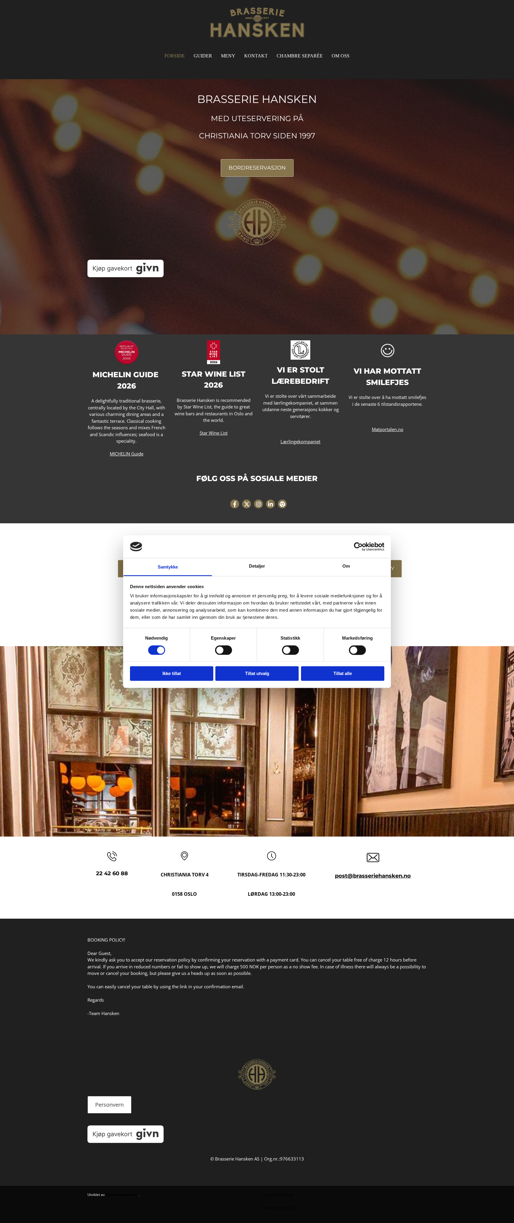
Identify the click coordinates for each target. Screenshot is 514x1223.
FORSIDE (174, 55)
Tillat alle (342, 673)
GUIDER (203, 55)
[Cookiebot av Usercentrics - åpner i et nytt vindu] (358, 546)
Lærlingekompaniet (300, 441)
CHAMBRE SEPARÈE (300, 55)
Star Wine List (214, 433)
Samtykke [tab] (168, 567)
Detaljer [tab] (257, 566)
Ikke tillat (171, 673)
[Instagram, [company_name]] (258, 503)
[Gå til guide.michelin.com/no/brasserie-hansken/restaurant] (126, 352)
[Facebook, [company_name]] (234, 503)
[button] (257, 168)
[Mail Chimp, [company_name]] (282, 503)
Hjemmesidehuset (122, 1194)
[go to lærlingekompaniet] (300, 350)
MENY (228, 55)
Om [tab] (346, 566)
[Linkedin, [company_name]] (270, 503)
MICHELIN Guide (126, 454)
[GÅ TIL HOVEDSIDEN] (257, 22)
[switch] (223, 650)
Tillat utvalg (257, 673)
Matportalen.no (387, 429)
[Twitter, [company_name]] (246, 503)
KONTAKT (256, 55)
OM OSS (341, 55)
